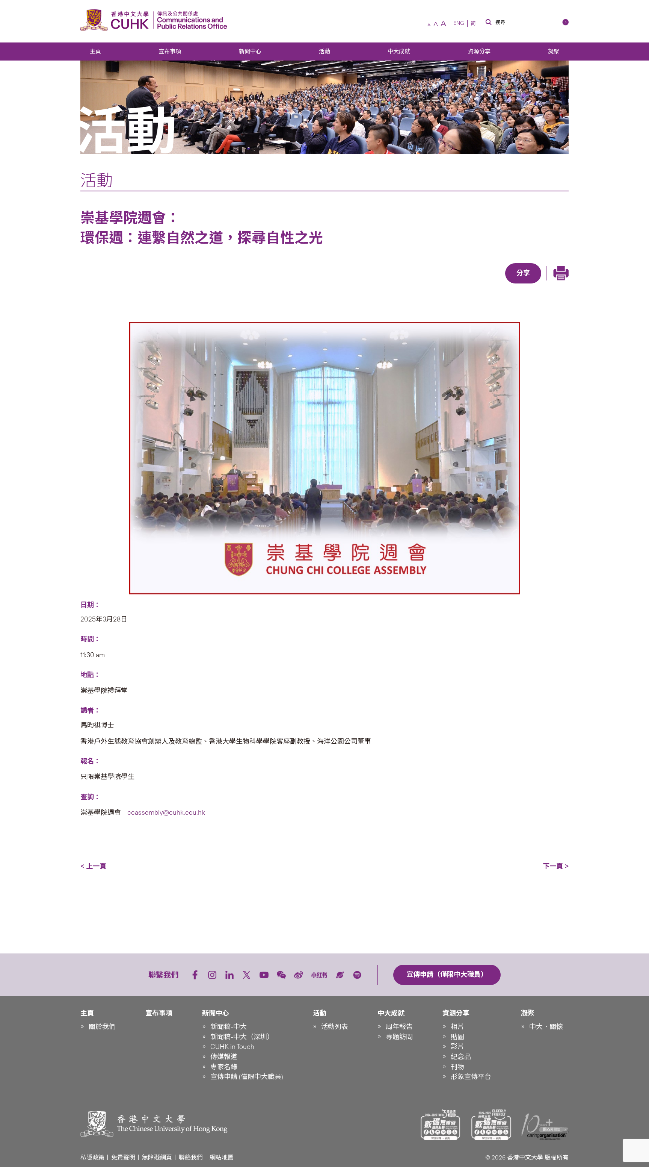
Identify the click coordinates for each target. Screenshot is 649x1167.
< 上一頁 (93, 866)
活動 (324, 51)
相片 (457, 1027)
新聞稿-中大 (228, 1027)
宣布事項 (169, 51)
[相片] (324, 459)
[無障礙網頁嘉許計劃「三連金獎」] (440, 1124)
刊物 (457, 1067)
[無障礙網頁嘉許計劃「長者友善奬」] (491, 1124)
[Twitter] (497, 284)
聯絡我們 (191, 1157)
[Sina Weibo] (532, 284)
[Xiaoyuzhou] (339, 974)
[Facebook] (463, 284)
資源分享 (479, 51)
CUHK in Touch (232, 1047)
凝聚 (553, 51)
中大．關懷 (546, 1027)
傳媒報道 (223, 1057)
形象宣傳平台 (471, 1077)
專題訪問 (399, 1037)
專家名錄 (223, 1067)
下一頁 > (556, 866)
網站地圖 (222, 1157)
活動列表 (334, 1027)
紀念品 (461, 1057)
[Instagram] (212, 974)
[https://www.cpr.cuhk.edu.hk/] (190, 20)
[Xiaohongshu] (319, 975)
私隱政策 (92, 1157)
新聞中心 (250, 51)
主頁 (95, 51)
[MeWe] (566, 284)
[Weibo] (298, 974)
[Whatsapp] (549, 284)
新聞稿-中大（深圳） (242, 1037)
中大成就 (399, 51)
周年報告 (399, 1027)
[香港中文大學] (116, 20)
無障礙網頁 (157, 1157)
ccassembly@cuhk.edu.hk (165, 812)
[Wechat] (281, 974)
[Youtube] (264, 974)
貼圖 (457, 1037)
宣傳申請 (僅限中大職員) (246, 1077)
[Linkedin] (480, 284)
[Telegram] (514, 284)
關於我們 (102, 1027)
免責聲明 (123, 1157)
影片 (457, 1047)
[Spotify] (357, 974)
